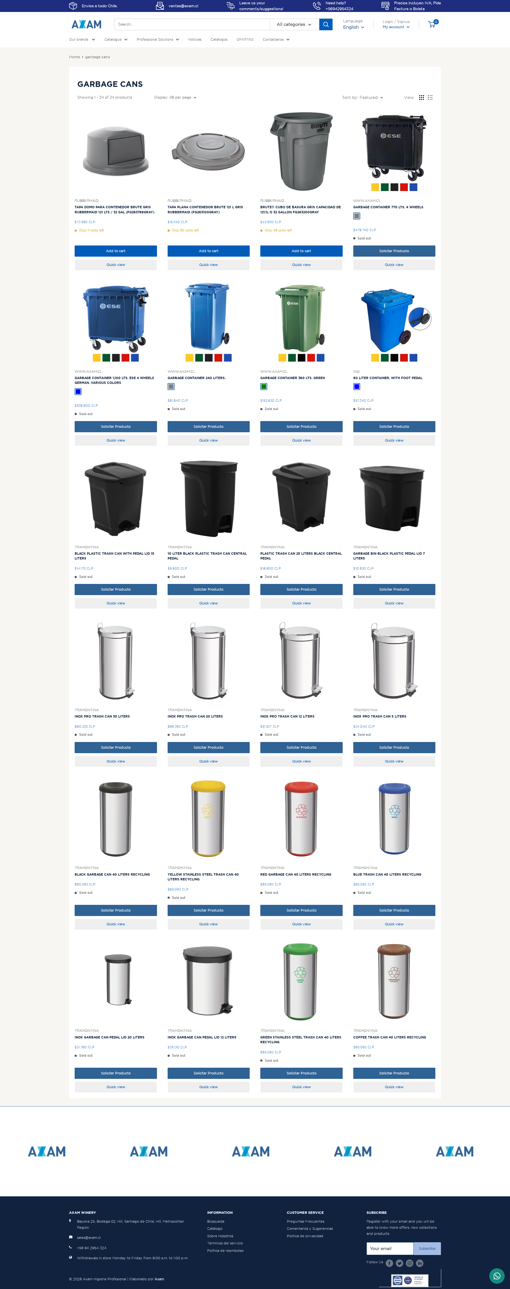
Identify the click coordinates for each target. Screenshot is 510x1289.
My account (394, 27)
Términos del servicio (225, 1243)
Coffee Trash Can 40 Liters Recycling (389, 1037)
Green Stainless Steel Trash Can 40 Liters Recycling (300, 1040)
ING (356, 371)
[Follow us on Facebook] (389, 1263)
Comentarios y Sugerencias (310, 1228)
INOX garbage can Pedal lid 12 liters (202, 1037)
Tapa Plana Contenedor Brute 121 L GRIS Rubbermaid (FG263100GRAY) (205, 209)
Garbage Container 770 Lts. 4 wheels (388, 207)
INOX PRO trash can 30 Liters (102, 716)
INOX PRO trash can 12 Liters (287, 716)
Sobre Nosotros (220, 1236)
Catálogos (219, 39)
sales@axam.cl (89, 1237)
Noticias (194, 39)
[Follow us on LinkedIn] (419, 1263)
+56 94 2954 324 (92, 1248)
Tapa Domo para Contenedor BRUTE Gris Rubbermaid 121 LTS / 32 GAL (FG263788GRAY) (114, 209)
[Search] (326, 24)
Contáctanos (273, 39)
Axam (159, 1279)
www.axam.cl (367, 200)
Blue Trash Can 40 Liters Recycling (387, 874)
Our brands (79, 39)
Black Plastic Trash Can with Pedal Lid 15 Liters (114, 556)
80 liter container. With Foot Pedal (387, 378)
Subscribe (427, 1248)
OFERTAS (245, 39)
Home (74, 57)
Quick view (116, 264)
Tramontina (87, 547)
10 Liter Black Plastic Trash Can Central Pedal (207, 556)
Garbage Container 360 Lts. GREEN (292, 378)
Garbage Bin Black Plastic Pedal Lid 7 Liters (389, 556)
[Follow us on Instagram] (409, 1263)
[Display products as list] (430, 97)
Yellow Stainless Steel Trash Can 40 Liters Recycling (203, 877)
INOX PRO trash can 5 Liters (379, 716)
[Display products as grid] (421, 97)
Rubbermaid (87, 200)
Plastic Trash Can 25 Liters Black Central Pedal (301, 556)
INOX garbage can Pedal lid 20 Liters (109, 1037)
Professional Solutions (155, 39)
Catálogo (214, 1228)
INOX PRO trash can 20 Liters (195, 716)
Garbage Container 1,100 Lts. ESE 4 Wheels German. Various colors (114, 380)
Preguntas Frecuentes (305, 1221)
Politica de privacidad (305, 1236)
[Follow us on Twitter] (399, 1263)
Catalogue (113, 39)
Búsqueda (215, 1221)
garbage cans (97, 57)
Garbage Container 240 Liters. (197, 378)
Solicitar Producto (394, 251)
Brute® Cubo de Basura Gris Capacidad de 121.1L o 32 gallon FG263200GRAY (300, 209)
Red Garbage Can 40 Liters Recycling (295, 874)
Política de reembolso (225, 1250)
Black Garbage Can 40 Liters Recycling (112, 874)
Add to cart (115, 251)
